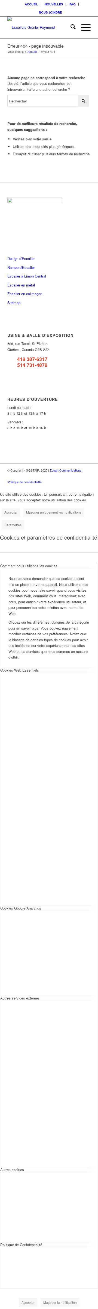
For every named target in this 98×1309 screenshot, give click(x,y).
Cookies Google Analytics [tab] (20, 908)
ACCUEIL (31, 4)
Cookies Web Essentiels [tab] (19, 670)
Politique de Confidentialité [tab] (21, 1244)
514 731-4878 (32, 365)
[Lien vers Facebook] (62, 476)
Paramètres (13, 525)
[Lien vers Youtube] (78, 476)
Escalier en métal (21, 285)
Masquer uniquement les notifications (53, 512)
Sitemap (13, 302)
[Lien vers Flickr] (70, 476)
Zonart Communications (65, 470)
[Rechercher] (70, 27)
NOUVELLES (54, 4)
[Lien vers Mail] (86, 476)
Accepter (10, 512)
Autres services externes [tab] (20, 998)
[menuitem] (31, 4)
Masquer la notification (60, 1302)
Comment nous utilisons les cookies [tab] (28, 565)
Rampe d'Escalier (21, 267)
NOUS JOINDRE (50, 12)
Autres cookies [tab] (12, 1169)
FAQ (72, 4)
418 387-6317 (32, 359)
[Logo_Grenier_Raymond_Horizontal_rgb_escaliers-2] (40, 27)
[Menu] (83, 27)
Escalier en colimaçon (24, 293)
